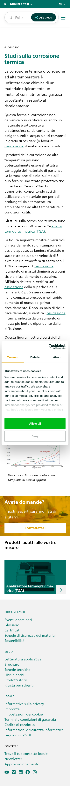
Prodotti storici (16, 679)
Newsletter (13, 758)
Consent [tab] (12, 357)
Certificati (12, 630)
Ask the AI (45, 17)
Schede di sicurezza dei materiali (30, 635)
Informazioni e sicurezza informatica (33, 729)
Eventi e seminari (18, 619)
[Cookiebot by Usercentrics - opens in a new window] (49, 346)
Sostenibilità (14, 640)
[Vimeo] (13, 772)
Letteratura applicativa (22, 659)
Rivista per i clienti (19, 685)
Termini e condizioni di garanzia (30, 719)
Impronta (12, 708)
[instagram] (34, 772)
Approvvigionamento (21, 763)
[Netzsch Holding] (6, 4)
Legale (9, 696)
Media (8, 651)
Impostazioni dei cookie (23, 714)
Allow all (35, 423)
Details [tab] (35, 357)
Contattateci (35, 528)
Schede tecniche (17, 669)
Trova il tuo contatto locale (26, 753)
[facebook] (27, 772)
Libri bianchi (14, 674)
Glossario (11, 624)
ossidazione (13, 145)
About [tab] (57, 357)
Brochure (11, 664)
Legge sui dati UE (18, 734)
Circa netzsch (14, 612)
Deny (35, 436)
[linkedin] (20, 772)
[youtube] (6, 772)
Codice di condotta (19, 724)
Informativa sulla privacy (24, 703)
